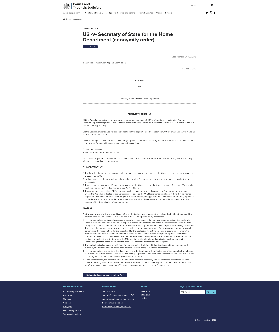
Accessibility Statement (73, 291)
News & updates (146, 13)
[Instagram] (210, 12)
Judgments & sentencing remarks (120, 13)
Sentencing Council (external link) (117, 306)
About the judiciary (71, 13)
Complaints (68, 295)
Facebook (145, 291)
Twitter (144, 298)
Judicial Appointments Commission (118, 299)
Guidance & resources (165, 13)
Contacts (67, 299)
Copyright (67, 306)
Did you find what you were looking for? (105, 275)
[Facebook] (214, 12)
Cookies (67, 303)
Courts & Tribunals (93, 13)
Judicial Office (108, 291)
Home (68, 19)
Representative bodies (112, 303)
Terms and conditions (72, 314)
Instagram (145, 294)
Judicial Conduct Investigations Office (119, 295)
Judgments (77, 19)
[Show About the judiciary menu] (81, 13)
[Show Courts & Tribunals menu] (102, 13)
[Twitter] (207, 12)
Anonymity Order (90, 47)
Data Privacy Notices (72, 310)
